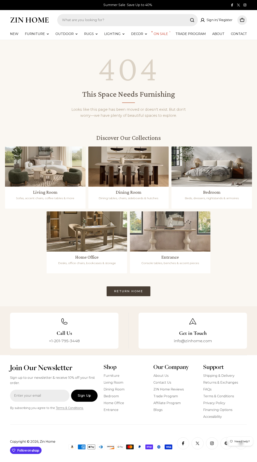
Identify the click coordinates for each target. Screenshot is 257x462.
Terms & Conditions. (70, 408)
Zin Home (29, 20)
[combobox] (127, 20)
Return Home (128, 291)
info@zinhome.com (193, 340)
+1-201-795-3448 (64, 340)
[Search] (192, 20)
